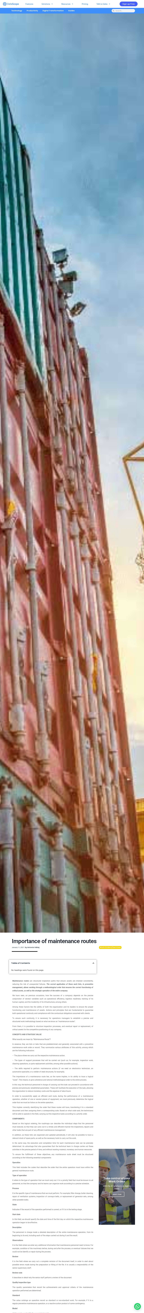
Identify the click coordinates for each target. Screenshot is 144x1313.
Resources (65, 4)
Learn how (116, 1194)
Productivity (32, 10)
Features (29, 4)
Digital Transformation (53, 10)
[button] (93, 963)
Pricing (85, 4)
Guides (71, 10)
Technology (16, 10)
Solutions (46, 4)
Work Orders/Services (110, 947)
